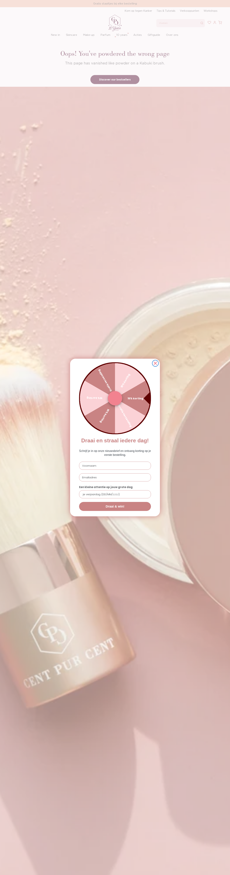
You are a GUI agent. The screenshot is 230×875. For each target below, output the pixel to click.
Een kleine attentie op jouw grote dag (106, 487)
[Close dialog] (155, 363)
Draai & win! (115, 506)
